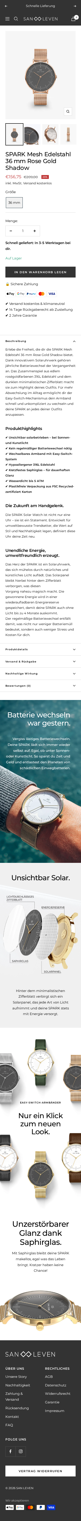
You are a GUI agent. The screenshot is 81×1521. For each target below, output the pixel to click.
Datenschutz (55, 1385)
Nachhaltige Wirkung (21, 673)
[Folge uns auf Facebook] (10, 1451)
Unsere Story (16, 1376)
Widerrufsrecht (57, 1393)
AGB (49, 1376)
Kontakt (12, 1416)
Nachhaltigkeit (17, 1385)
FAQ (9, 1425)
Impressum (54, 1411)
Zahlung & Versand (14, 1396)
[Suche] (16, 19)
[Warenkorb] (73, 19)
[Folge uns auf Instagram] (21, 1451)
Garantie (52, 1402)
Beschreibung (15, 341)
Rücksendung (17, 1408)
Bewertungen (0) (18, 685)
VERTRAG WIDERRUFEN (40, 1471)
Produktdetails (16, 649)
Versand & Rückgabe (20, 661)
